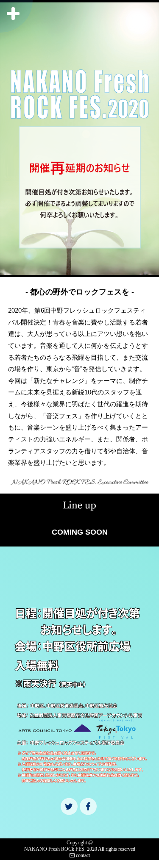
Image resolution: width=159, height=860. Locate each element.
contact (82, 855)
